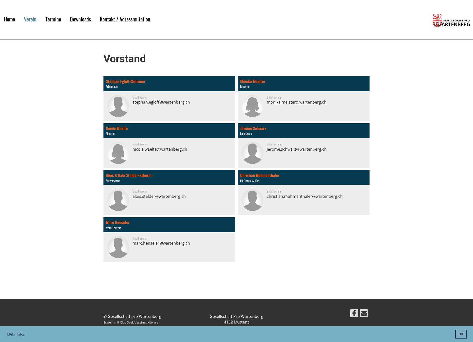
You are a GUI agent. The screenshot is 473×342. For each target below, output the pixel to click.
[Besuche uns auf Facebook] (354, 314)
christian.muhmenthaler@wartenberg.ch (305, 196)
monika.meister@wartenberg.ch (296, 102)
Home (9, 19)
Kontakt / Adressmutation (125, 19)
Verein (30, 19)
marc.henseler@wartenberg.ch (161, 243)
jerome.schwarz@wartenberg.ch (297, 149)
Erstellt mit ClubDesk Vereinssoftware (130, 322)
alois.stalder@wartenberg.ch (159, 196)
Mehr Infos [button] (16, 334)
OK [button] (460, 334)
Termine (53, 19)
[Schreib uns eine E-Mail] (364, 314)
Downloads (80, 19)
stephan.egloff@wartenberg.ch (161, 102)
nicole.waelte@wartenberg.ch (160, 149)
